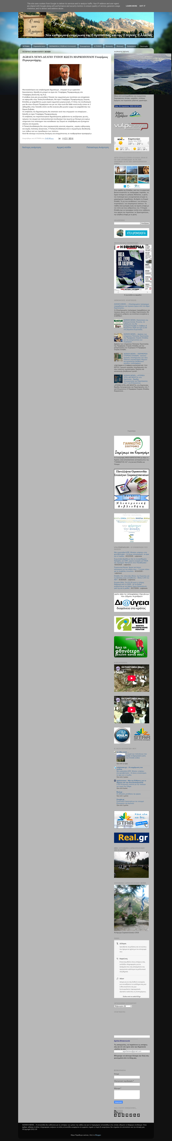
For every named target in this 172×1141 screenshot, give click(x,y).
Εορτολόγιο (131, 431)
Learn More (131, 6)
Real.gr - (120, 792)
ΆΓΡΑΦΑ (26, 46)
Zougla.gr (120, 799)
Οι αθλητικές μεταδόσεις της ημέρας (129, 794)
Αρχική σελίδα (64, 147)
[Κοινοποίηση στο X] (68, 138)
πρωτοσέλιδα (129, 295)
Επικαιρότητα (85, 46)
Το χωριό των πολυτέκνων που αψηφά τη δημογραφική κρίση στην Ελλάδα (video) (136, 756)
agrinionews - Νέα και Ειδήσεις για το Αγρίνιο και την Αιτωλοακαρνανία (131, 781)
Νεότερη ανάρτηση (31, 147)
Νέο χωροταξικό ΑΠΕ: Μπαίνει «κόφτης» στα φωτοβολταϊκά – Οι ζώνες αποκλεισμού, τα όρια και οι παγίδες (131, 554)
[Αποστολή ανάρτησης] (59, 138)
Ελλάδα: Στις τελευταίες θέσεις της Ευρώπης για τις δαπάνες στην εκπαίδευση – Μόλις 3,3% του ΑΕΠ (131, 578)
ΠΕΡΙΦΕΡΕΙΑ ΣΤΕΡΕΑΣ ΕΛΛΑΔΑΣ (62, 46)
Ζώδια (125, 996)
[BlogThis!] (65, 138)
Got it (142, 6)
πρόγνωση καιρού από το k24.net (132, 152)
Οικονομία (144, 46)
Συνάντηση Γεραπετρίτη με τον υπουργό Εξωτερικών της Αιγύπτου (130, 802)
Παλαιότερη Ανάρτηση (98, 147)
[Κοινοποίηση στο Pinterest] (72, 138)
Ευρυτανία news (39, 46)
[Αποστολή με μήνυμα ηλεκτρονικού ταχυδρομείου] (63, 138)
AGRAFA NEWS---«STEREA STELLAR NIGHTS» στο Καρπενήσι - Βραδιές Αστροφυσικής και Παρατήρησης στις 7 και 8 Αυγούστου (136, 379)
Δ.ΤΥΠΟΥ (98, 46)
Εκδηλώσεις (131, 46)
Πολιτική (120, 46)
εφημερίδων (138, 295)
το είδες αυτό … (123, 752)
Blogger (98, 1135)
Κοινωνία (109, 46)
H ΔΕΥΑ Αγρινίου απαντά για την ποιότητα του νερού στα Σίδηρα (131, 785)
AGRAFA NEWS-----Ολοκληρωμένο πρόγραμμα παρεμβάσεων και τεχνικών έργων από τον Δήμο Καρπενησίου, (132, 306)
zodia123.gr (137, 996)
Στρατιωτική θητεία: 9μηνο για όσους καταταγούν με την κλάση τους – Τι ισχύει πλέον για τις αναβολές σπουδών (131, 569)
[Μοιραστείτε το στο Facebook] (70, 138)
